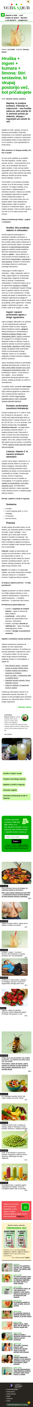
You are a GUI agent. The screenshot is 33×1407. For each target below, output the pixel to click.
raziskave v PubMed (20, 285)
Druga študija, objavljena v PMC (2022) (16, 346)
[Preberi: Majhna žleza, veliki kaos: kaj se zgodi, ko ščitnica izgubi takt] (7, 1331)
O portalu (12, 1389)
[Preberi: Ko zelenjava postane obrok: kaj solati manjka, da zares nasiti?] (16, 1076)
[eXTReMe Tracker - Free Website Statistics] (11, 1387)
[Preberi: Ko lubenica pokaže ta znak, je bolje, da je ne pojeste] (7, 1309)
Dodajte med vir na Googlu (17, 1404)
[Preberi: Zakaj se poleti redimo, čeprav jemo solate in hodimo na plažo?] (16, 903)
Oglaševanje (9, 1398)
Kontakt (8, 1400)
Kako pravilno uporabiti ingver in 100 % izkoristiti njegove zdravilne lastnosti (14, 398)
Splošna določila (10, 1391)
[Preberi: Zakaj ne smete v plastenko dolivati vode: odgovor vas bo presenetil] (7, 1342)
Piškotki (8, 1396)
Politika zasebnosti (11, 1394)
